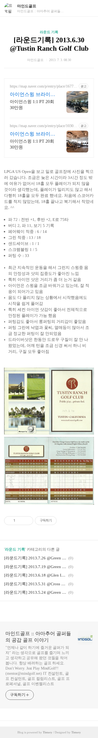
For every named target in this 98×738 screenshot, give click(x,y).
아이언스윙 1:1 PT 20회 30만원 (32, 104)
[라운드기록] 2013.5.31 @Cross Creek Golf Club (35, 584)
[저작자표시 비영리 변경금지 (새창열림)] (64, 520)
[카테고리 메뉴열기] (88, 8)
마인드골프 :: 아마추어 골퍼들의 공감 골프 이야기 (38, 637)
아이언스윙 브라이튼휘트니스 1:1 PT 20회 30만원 (32, 134)
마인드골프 (26, 6)
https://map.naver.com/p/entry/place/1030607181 (43, 126)
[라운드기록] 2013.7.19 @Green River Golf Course (35, 567)
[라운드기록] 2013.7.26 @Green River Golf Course (35, 558)
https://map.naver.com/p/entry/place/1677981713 (43, 86)
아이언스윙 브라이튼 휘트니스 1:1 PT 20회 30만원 (32, 95)
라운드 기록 (49, 32)
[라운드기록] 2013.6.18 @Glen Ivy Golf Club (35, 575)
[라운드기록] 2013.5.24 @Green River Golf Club (35, 592)
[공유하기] (20, 521)
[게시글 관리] (27, 521)
